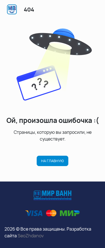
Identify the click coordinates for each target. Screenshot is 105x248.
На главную (52, 160)
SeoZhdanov (31, 236)
